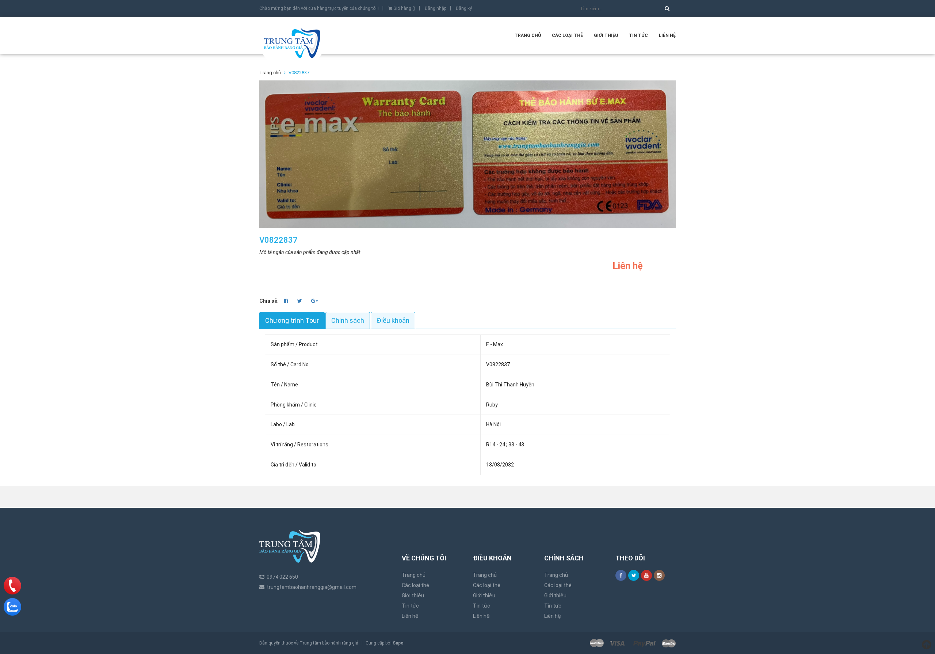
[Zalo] (12, 607)
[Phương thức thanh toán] (633, 643)
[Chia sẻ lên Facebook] (286, 301)
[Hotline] (13, 585)
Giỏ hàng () (403, 8)
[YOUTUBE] (646, 575)
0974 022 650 (282, 577)
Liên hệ (667, 35)
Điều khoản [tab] (393, 320)
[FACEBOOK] (620, 575)
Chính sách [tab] (347, 320)
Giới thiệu (606, 35)
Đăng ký (464, 8)
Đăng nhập (435, 8)
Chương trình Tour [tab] (292, 320)
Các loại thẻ (567, 35)
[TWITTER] (633, 575)
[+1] (314, 301)
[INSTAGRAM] (659, 575)
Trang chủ (528, 35)
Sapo (398, 643)
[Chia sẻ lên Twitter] (300, 301)
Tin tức (638, 35)
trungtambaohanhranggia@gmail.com (311, 587)
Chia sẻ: (269, 301)
